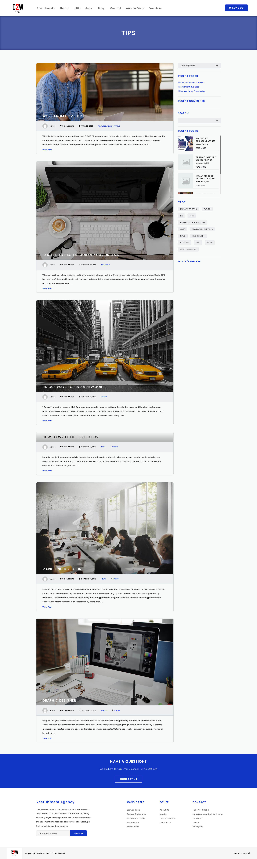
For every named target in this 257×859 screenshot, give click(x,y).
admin (52, 126)
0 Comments (68, 126)
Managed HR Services (202, 229)
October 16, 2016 (88, 447)
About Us (164, 809)
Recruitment (45, 8)
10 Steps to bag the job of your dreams (80, 255)
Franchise (155, 8)
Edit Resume (133, 822)
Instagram (197, 826)
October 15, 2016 (88, 579)
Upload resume (167, 818)
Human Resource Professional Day (206, 177)
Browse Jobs (133, 809)
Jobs (88, 8)
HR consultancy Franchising (191, 91)
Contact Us (128, 779)
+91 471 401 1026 (200, 809)
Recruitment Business (188, 86)
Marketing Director (61, 569)
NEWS (182, 236)
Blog (101, 8)
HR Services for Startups (192, 222)
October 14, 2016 (88, 710)
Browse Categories (136, 814)
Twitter (196, 822)
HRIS (192, 216)
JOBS (182, 229)
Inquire (163, 814)
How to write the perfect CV (70, 437)
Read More (201, 148)
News (109, 126)
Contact (115, 8)
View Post (47, 149)
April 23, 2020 (87, 126)
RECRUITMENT (198, 236)
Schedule (184, 242)
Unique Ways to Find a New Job (72, 386)
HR (181, 216)
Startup (116, 126)
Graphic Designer (59, 700)
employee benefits (188, 209)
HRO (76, 8)
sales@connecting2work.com (207, 814)
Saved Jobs (133, 826)
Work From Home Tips (63, 116)
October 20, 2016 (88, 265)
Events (104, 397)
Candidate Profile (136, 818)
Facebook (197, 818)
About (63, 8)
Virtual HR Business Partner (191, 82)
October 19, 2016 (88, 397)
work (209, 242)
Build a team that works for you (206, 158)
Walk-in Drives (135, 8)
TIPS (198, 242)
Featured (102, 126)
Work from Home (188, 249)
